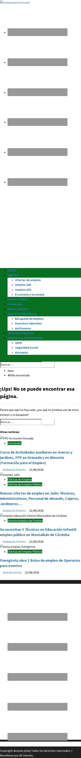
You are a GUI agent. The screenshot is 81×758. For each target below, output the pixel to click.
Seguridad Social (26, 347)
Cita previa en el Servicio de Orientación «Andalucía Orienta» (38, 744)
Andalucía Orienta (14, 469)
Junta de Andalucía (21, 333)
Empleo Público (18, 299)
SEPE (18, 343)
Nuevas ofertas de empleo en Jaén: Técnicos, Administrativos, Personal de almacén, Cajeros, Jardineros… (39, 498)
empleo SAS (23, 289)
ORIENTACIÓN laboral (22, 314)
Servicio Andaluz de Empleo (25, 520)
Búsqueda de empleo (29, 318)
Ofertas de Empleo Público (25, 484)
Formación (15, 304)
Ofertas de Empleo (20, 479)
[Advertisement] (40, 227)
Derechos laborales (28, 323)
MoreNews (7, 755)
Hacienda (21, 352)
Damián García (12, 572)
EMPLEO (13, 275)
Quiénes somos (10, 577)
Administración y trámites (25, 338)
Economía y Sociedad (29, 294)
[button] (1, 359)
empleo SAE (23, 285)
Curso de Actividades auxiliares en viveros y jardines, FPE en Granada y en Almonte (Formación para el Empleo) (36, 457)
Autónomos (23, 328)
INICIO (12, 270)
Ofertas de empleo (28, 280)
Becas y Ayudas (18, 309)
